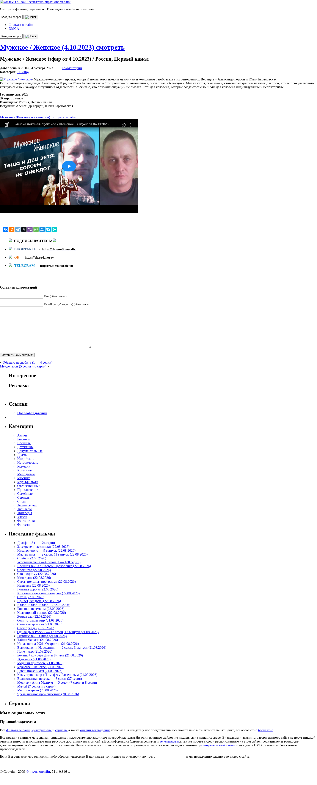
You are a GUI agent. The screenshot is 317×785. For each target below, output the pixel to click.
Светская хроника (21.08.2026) (39, 624)
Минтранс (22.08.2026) (34, 577)
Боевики (23, 439)
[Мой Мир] (42, 229)
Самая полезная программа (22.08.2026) (46, 581)
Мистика (23, 478)
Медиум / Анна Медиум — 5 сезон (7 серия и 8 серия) (57, 682)
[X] (24, 229)
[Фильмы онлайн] (35, 2)
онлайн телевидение (95, 730)
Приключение (27, 489)
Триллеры (24, 513)
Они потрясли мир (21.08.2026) (40, 620)
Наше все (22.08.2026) (33, 585)
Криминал (25, 470)
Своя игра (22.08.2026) (34, 570)
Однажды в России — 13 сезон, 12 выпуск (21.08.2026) (58, 632)
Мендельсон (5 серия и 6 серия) (23, 366)
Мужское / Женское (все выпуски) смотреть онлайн (38, 117)
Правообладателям (32, 413)
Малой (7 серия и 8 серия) (36, 686)
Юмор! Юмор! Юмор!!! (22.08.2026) (43, 605)
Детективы (25, 447)
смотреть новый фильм (218, 745)
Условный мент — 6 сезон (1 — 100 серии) (48, 562)
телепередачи (169, 741)
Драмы (22, 455)
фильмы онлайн (18, 730)
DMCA (14, 28)
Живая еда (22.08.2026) (34, 616)
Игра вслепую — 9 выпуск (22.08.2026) (46, 550)
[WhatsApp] (36, 229)
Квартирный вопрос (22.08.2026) (41, 612)
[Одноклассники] (11, 229)
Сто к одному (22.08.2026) (36, 574)
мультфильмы (41, 730)
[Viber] (30, 229)
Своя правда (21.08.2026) (35, 628)
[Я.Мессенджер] (54, 229)
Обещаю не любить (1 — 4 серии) (27, 362)
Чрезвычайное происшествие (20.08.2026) (48, 694)
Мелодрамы (26, 474)
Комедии (23, 466)
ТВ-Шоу (23, 72)
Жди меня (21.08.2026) (33, 659)
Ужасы (22, 517)
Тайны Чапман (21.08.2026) (37, 640)
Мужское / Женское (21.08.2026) (40, 667)
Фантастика (26, 521)
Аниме (22, 435)
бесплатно (265, 730)
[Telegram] (17, 229)
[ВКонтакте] (5, 229)
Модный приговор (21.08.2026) (40, 663)
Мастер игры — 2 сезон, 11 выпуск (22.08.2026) (52, 554)
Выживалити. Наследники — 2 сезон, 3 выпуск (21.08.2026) (61, 647)
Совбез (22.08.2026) (31, 558)
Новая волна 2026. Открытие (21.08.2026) (48, 643)
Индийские (25, 458)
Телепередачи (27, 505)
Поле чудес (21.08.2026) (34, 651)
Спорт (22, 501)
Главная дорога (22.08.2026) (37, 589)
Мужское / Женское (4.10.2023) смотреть (62, 47)
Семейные (25, 493)
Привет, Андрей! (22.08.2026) (39, 601)
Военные (24, 443)
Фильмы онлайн (21, 25)
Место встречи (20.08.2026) (37, 690)
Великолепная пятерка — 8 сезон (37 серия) (49, 678)
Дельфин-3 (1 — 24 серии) (36, 543)
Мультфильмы (27, 482)
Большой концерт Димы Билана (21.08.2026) (50, 655)
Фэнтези (23, 524)
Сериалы (23, 497)
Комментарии (72, 68)
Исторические (27, 462)
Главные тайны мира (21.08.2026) (42, 636)
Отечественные (28, 486)
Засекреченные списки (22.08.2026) (43, 546)
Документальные (29, 451)
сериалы (61, 730)
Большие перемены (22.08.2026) (40, 609)
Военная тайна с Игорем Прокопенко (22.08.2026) (54, 566)
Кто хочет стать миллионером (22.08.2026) (48, 593)
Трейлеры (24, 509)
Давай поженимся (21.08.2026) (39, 671)
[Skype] (48, 229)
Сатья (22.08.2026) (30, 597)
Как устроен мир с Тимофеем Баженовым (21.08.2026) (57, 675)
